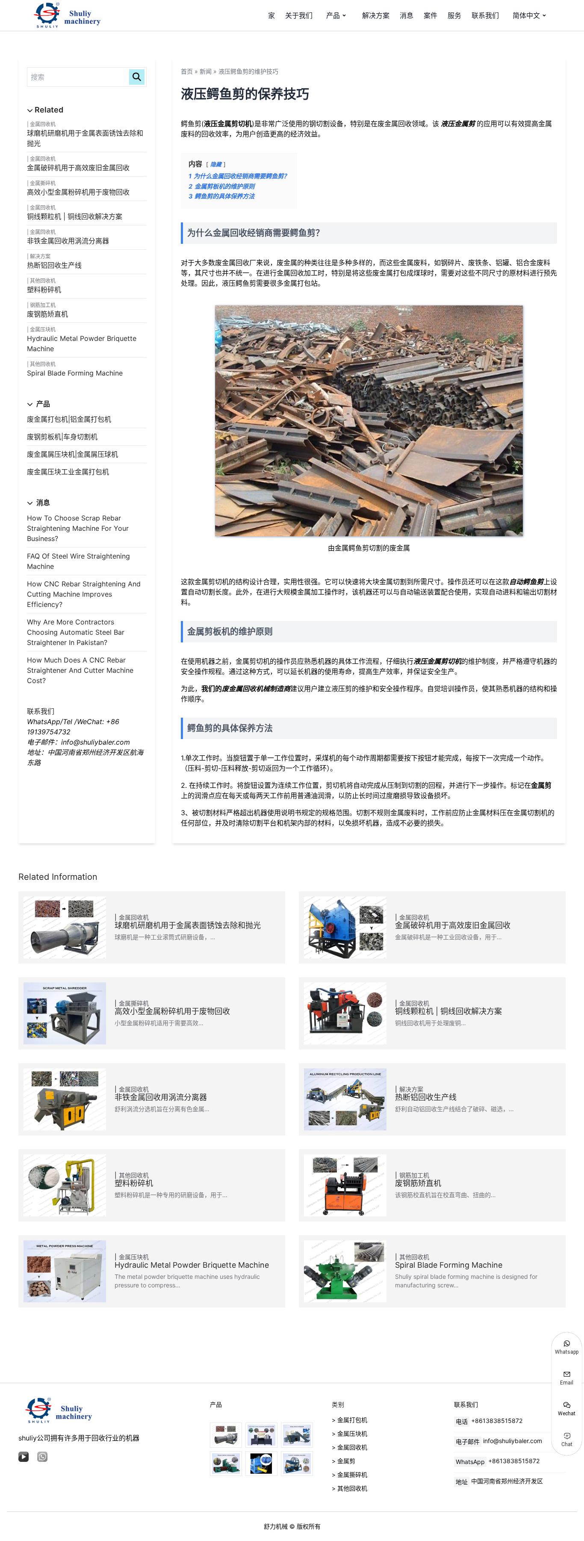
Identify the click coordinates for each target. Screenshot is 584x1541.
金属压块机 (43, 329)
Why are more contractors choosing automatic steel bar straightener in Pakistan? (75, 632)
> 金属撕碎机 (349, 1474)
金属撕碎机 (43, 183)
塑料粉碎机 (44, 289)
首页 (187, 71)
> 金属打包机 (349, 1419)
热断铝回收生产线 (54, 265)
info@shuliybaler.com (512, 1440)
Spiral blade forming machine (75, 373)
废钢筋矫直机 (47, 314)
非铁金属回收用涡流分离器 (68, 241)
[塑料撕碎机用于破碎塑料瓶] (297, 1463)
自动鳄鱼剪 (526, 581)
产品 (333, 15)
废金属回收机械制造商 (256, 688)
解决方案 (375, 15)
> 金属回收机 (349, 1447)
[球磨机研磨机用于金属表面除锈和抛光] (226, 1435)
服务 (454, 15)
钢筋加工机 (43, 305)
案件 (430, 15)
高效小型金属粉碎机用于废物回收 (78, 192)
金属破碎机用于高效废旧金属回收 (78, 167)
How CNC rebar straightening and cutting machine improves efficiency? (84, 594)
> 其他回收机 (349, 1488)
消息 (406, 15)
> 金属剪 (343, 1460)
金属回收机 (43, 124)
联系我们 (485, 15)
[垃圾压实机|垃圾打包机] (226, 1463)
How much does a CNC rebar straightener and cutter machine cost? (80, 670)
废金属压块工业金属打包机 (68, 471)
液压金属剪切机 (437, 661)
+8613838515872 (496, 1420)
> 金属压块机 (349, 1433)
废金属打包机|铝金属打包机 (69, 419)
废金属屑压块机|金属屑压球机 (72, 454)
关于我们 (299, 15)
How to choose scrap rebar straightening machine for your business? (78, 528)
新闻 (206, 71)
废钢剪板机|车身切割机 (62, 436)
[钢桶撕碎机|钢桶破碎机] (297, 1435)
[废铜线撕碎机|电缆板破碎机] (261, 1435)
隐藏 (215, 164)
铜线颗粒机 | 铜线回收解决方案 (74, 216)
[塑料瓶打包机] (261, 1463)
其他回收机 (43, 281)
